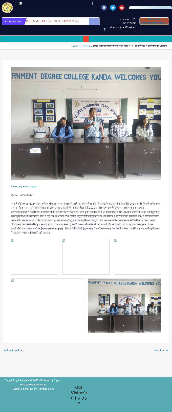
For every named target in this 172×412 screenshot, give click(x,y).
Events (16, 186)
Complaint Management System (154, 21)
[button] (86, 39)
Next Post (161, 350)
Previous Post (13, 350)
